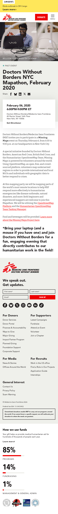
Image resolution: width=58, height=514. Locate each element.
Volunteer (35, 331)
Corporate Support (11, 351)
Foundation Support (12, 347)
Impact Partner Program (13, 339)
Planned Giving (9, 343)
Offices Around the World (14, 367)
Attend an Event (38, 327)
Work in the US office (40, 363)
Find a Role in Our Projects (43, 367)
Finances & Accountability (14, 327)
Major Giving (9, 335)
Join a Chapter (37, 335)
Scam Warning (9, 394)
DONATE (41, 17)
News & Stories (9, 363)
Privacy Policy (9, 390)
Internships (35, 375)
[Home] (16, 17)
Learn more (9, 9)
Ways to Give (8, 331)
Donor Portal (8, 323)
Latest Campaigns (39, 319)
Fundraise (35, 323)
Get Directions (13, 123)
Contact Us (8, 386)
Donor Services (9, 319)
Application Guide (39, 371)
